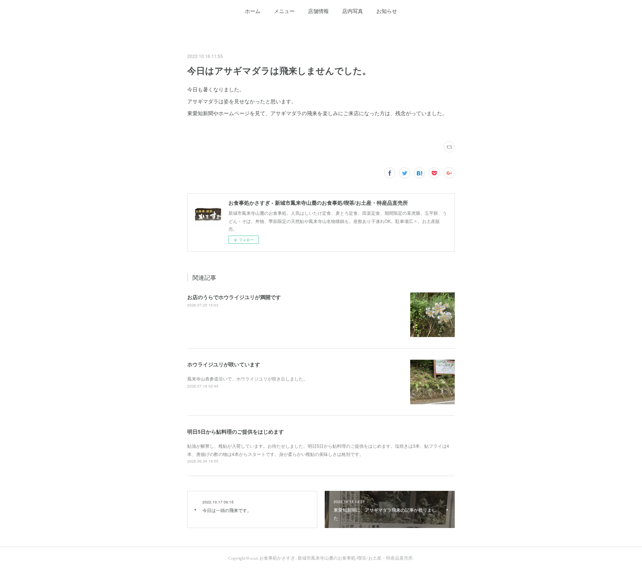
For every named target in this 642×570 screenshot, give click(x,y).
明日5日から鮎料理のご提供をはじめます (235, 431)
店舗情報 (318, 11)
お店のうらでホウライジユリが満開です (234, 297)
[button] (252, 11)
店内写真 (352, 11)
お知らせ (386, 11)
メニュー (284, 11)
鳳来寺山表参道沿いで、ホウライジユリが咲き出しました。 (247, 378)
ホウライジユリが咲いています (223, 364)
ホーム (252, 11)
